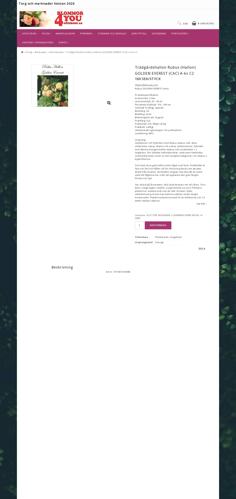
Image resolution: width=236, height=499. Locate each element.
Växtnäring (159, 33)
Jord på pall (139, 33)
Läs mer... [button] (202, 203)
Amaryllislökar (65, 33)
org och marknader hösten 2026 (48, 3)
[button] (203, 23)
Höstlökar (29, 33)
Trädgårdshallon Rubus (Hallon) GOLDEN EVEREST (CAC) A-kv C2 (102, 52)
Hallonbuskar (56, 52)
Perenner (86, 33)
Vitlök (46, 33)
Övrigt (62, 42)
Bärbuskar (40, 52)
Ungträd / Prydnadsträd (37, 42)
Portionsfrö (179, 33)
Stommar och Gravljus (112, 33)
